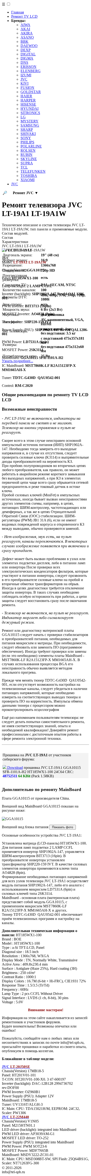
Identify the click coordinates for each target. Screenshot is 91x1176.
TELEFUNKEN (33, 171)
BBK (24, 42)
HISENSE (28, 104)
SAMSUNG (30, 125)
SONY (26, 138)
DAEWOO (29, 46)
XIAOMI (28, 180)
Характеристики (15, 242)
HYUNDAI (29, 109)
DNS (24, 62)
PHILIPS (27, 142)
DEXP (26, 50)
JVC (24, 79)
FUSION (27, 88)
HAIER (26, 96)
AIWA (25, 25)
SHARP (27, 130)
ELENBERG (31, 71)
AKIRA (27, 33)
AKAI (25, 29)
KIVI (24, 83)
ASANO (27, 37)
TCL (24, 167)
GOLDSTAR (31, 92)
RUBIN (26, 155)
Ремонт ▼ (25, 193)
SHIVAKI (28, 134)
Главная (17, 12)
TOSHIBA (29, 176)
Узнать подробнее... (17, 361)
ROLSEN (28, 150)
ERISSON (28, 67)
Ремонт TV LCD (24, 16)
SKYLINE (29, 159)
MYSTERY (29, 121)
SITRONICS (30, 113)
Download (14, 768)
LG (23, 117)
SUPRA (27, 163)
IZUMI (26, 75)
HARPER (28, 100)
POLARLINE (31, 146)
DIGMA (27, 58)
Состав (7, 238)
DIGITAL (28, 54)
